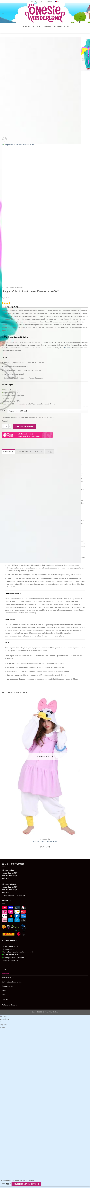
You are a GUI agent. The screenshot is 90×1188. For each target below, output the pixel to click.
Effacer (85, 407)
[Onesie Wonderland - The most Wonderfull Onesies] (45, 13)
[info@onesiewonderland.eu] (33, 1)
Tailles (4, 990)
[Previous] (4, 31)
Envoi (4, 994)
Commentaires (7, 986)
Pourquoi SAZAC (8, 978)
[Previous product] (7, 298)
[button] (41, 1)
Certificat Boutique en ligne (12, 982)
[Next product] (3, 298)
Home (4, 969)
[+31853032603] (36, 1)
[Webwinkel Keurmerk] (27, 435)
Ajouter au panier (24, 426)
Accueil (5, 287)
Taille (3, 410)
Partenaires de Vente (9, 1005)
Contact (5, 999)
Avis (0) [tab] (49, 452)
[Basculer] (10, 999)
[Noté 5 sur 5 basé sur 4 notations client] (45, 303)
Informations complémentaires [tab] (30, 452)
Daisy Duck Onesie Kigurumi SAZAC (45, 841)
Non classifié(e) (16, 287)
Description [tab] (8, 452)
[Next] (10, 31)
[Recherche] (87, 13)
